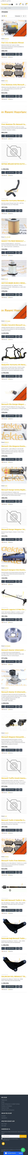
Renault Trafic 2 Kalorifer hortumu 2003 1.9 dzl (14, 820)
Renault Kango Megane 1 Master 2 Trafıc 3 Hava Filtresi (14, 529)
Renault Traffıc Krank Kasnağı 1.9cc (14, 778)
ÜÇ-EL (6, 279)
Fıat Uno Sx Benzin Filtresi (12, 43)
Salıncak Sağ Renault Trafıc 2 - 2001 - (14, 938)
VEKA (6, 80)
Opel (5, 8)
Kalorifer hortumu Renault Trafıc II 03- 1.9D (14, 201)
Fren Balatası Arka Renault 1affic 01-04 (14, 85)
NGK (6, 486)
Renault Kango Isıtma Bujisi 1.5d (14, 490)
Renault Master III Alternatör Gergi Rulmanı (14, 692)
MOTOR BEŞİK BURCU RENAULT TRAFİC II (14, 283)
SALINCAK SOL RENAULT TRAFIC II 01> (14, 976)
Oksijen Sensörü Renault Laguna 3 (14, 325)
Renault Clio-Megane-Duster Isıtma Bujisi (14, 446)
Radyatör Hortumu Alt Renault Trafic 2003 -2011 (14, 365)
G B (6, 816)
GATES (6, 688)
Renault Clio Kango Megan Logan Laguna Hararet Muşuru (14, 404)
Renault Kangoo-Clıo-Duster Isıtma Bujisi (14, 570)
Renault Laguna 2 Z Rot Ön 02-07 (14, 610)
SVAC (6, 566)
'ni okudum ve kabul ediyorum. (13, 1139)
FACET (6, 733)
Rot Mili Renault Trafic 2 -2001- (14, 900)
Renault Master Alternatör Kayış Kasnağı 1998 (14, 650)
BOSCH (7, 38)
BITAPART (7, 646)
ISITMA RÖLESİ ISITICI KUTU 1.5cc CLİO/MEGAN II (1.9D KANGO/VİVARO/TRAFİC (14, 164)
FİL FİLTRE (7, 237)
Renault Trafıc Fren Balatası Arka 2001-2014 (14, 861)
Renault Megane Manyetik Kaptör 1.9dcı (14, 737)
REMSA (7, 856)
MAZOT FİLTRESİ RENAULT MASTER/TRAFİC (14, 241)
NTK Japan (7, 321)
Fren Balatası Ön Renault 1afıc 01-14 (14, 124)
